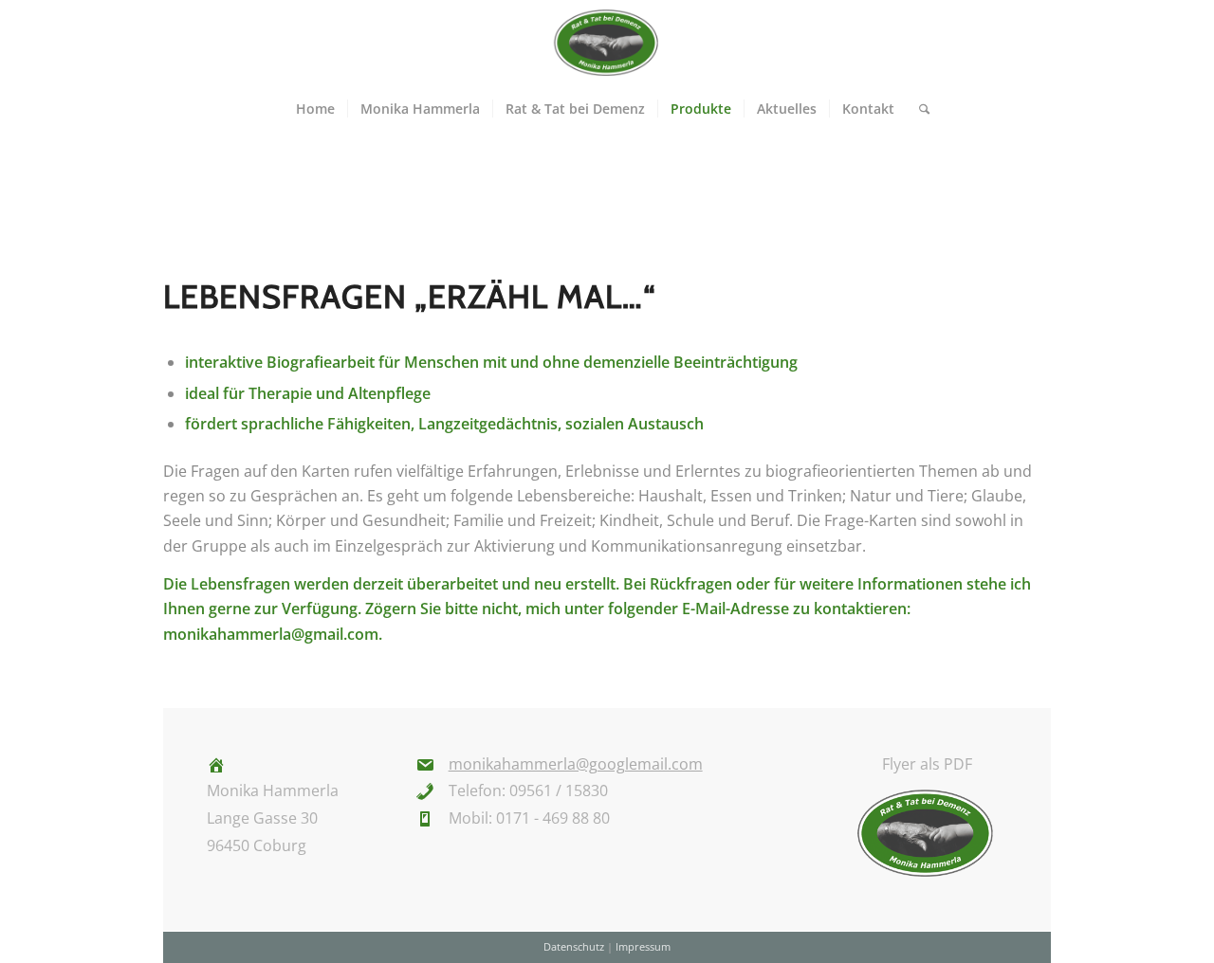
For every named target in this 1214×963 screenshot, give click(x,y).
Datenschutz (573, 946)
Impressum (643, 946)
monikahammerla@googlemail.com (576, 764)
